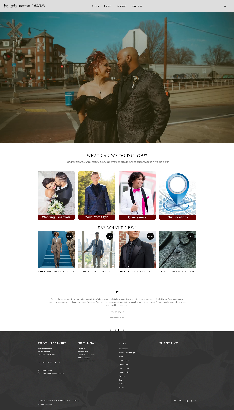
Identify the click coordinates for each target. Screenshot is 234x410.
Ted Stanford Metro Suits (56, 271)
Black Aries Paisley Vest (178, 271)
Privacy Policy (83, 352)
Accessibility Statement (86, 361)
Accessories (123, 349)
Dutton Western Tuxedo (137, 271)
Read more (54, 249)
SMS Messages (84, 358)
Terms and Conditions (86, 355)
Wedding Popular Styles (127, 353)
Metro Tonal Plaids (97, 271)
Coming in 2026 (124, 368)
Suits (120, 380)
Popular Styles (124, 372)
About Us (81, 349)
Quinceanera (124, 360)
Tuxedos (122, 376)
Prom (121, 356)
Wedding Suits (124, 364)
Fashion (122, 384)
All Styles (122, 388)
